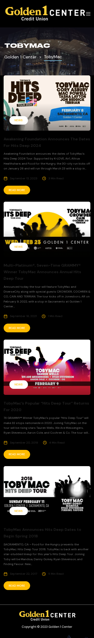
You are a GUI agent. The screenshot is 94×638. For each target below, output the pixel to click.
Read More (17, 190)
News (18, 120)
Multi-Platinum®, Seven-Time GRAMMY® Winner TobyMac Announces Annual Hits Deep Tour (42, 272)
